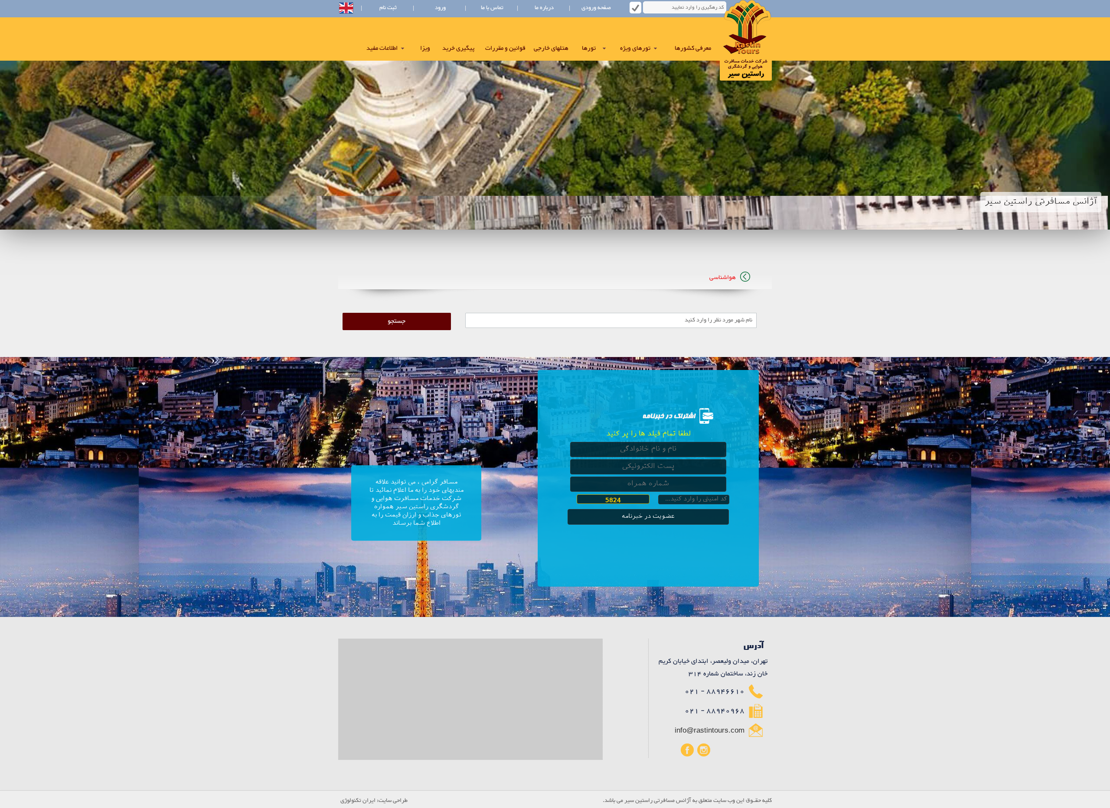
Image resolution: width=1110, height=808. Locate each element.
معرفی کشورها (693, 48)
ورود (440, 7)
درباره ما (544, 7)
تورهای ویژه (635, 48)
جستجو (396, 321)
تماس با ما (492, 7)
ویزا (425, 48)
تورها (589, 48)
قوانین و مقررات (505, 48)
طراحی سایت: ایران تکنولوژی (374, 800)
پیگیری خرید (458, 48)
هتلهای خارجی (551, 48)
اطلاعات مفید (382, 48)
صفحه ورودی (596, 7)
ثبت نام (388, 7)
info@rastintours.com (709, 731)
